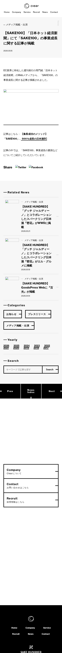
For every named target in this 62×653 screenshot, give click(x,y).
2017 (46, 348)
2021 (6, 348)
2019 (26, 348)
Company (16, 12)
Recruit (36, 12)
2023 (37, 346)
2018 (36, 348)
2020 (16, 348)
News (45, 12)
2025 (16, 346)
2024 (27, 346)
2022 (47, 346)
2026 (6, 346)
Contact (54, 12)
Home (6, 12)
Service (27, 12)
